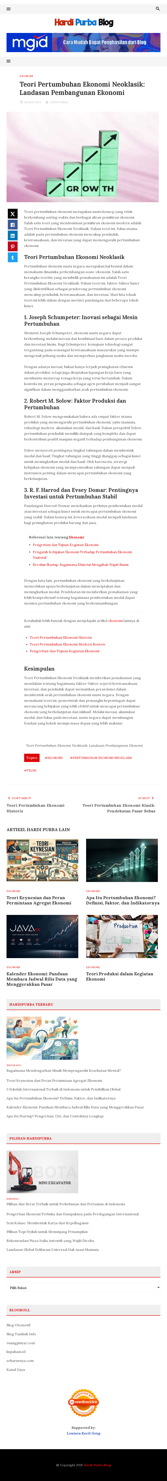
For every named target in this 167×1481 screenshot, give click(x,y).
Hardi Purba (59, 102)
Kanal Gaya (16, 1369)
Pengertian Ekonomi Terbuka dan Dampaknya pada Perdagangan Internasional (73, 1214)
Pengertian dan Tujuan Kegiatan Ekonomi (66, 545)
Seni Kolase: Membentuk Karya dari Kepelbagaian (48, 1223)
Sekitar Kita (14, 1065)
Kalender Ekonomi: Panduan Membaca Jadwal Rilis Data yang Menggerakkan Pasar (42, 979)
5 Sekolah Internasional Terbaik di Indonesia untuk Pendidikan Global (63, 1089)
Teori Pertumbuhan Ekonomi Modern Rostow (67, 644)
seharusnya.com (20, 1360)
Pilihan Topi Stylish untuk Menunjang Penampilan (47, 1231)
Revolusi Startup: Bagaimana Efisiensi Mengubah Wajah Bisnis (81, 565)
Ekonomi (26, 76)
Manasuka (13, 1198)
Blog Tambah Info (21, 1334)
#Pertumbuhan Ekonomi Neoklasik (101, 758)
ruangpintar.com (21, 1343)
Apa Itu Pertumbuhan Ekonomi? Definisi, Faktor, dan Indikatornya (123, 900)
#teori (30, 770)
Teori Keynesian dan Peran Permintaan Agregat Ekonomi (39, 900)
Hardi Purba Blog (97, 1465)
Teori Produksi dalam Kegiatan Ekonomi (119, 976)
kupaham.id (16, 1351)
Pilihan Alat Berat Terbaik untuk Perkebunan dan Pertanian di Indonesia (66, 1204)
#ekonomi (54, 758)
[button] (8, 9)
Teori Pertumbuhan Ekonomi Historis (61, 637)
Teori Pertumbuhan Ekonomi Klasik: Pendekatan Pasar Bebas (118, 808)
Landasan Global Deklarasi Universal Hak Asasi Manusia (53, 1249)
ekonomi (115, 620)
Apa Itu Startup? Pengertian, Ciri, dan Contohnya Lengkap (55, 1116)
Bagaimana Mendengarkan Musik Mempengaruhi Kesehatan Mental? (64, 1070)
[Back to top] (154, 1468)
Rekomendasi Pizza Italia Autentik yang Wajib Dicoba (50, 1240)
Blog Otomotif (18, 1325)
